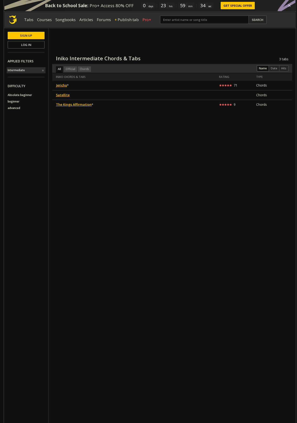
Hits (283, 68)
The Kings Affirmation (74, 104)
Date (274, 68)
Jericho (61, 85)
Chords (84, 69)
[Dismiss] (289, 5)
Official (70, 69)
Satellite (63, 95)
